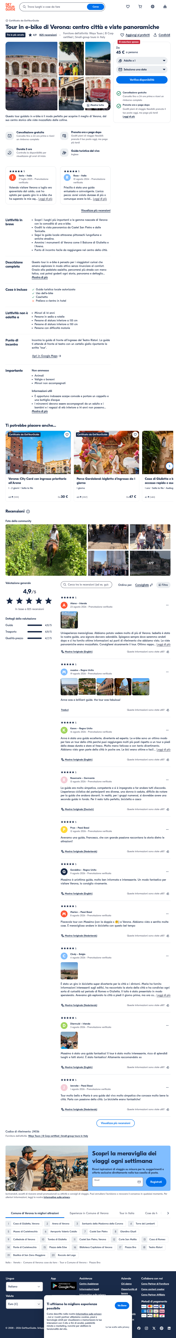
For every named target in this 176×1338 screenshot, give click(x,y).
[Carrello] (140, 6)
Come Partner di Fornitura (155, 1283)
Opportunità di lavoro (129, 1291)
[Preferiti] (127, 6)
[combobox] (53, 7)
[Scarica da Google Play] (64, 1286)
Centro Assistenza (88, 1283)
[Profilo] (165, 6)
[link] (38, 466)
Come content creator (152, 1289)
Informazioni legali (89, 1289)
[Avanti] (169, 466)
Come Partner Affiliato (153, 1294)
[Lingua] (152, 6)
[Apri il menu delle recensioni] (167, 605)
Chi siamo (126, 1283)
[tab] (35, 1213)
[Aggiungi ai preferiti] (67, 434)
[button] (42, 35)
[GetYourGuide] (10, 7)
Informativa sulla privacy (57, 1197)
